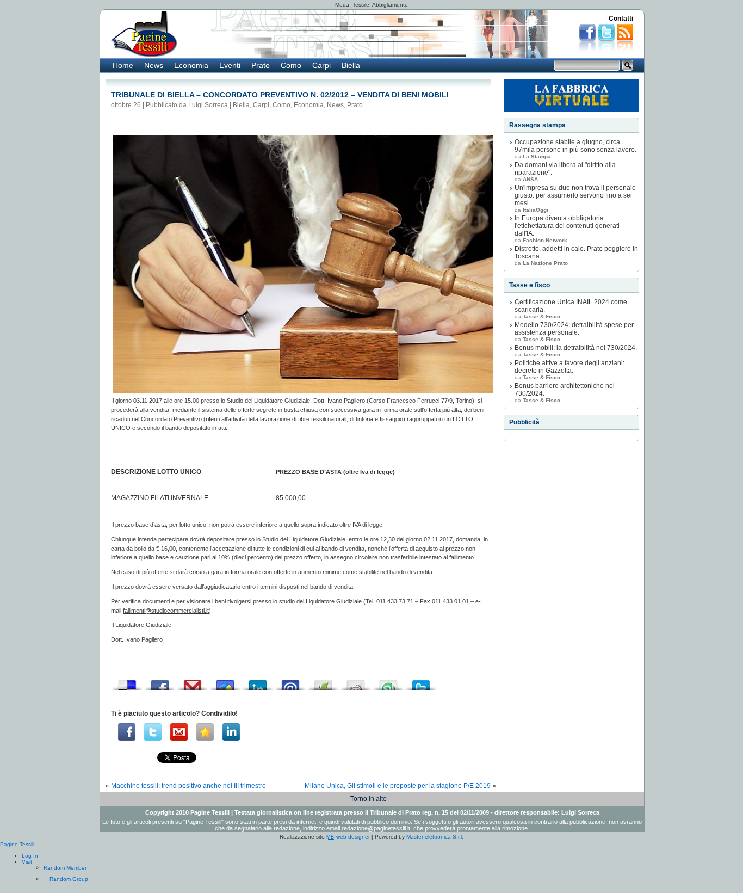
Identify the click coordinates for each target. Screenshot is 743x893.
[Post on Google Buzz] (225, 682)
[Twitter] (153, 732)
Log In (30, 856)
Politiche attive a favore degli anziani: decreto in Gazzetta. (569, 366)
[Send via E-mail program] (290, 682)
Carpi (321, 65)
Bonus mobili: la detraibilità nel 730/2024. (576, 348)
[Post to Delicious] (127, 682)
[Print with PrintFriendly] (323, 682)
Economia (191, 65)
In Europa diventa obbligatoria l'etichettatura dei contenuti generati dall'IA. (567, 225)
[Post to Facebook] (160, 682)
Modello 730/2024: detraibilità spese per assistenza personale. (574, 328)
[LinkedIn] (231, 732)
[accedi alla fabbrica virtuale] (571, 95)
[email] (179, 732)
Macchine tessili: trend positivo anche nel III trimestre (188, 786)
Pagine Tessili (17, 844)
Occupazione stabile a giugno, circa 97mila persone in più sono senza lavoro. (575, 145)
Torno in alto (368, 799)
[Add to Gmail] (192, 682)
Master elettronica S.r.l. (434, 837)
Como (291, 65)
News (153, 65)
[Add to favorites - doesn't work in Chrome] (205, 732)
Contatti (621, 18)
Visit (27, 862)
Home (123, 65)
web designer (348, 837)
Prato (260, 65)
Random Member (65, 868)
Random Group (68, 879)
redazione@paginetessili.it (376, 828)
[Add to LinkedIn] (258, 682)
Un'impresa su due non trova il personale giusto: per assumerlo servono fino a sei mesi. (575, 195)
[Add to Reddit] (355, 682)
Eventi (229, 65)
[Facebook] (126, 732)
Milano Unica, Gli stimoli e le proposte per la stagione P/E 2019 (398, 786)
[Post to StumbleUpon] (388, 682)
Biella (351, 65)
